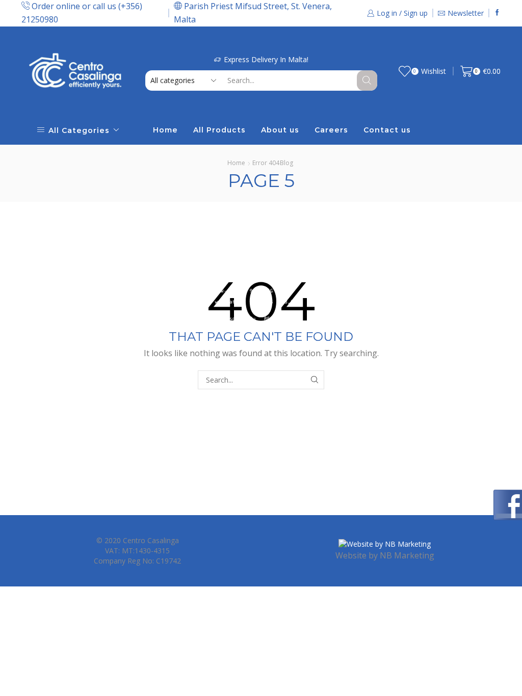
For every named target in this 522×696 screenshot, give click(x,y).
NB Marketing (407, 555)
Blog (286, 162)
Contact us (387, 130)
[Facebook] (497, 13)
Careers (331, 130)
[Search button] (367, 80)
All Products (219, 130)
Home (165, 130)
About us (280, 130)
